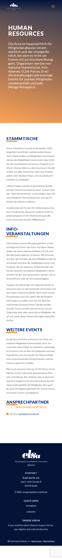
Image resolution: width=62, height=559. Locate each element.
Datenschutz (49, 541)
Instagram (31, 505)
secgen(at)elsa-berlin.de (34, 492)
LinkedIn (31, 511)
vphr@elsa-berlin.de (28, 414)
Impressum (36, 541)
